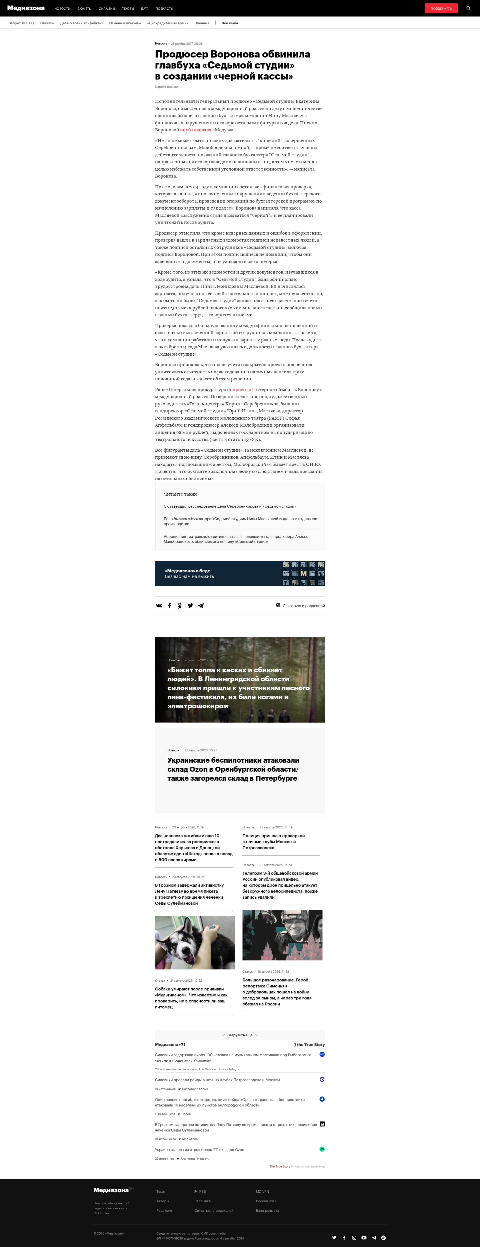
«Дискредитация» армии (167, 22)
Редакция (164, 1210)
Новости (62, 8)
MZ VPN (262, 1191)
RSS (201, 1191)
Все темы (230, 23)
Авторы (162, 1200)
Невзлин (47, 22)
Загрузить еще (240, 1035)
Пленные (202, 22)
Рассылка (202, 1200)
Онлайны (107, 8)
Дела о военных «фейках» (81, 22)
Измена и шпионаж (125, 22)
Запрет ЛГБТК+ (21, 22)
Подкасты (165, 8)
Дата (144, 8)
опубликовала (195, 130)
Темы (160, 1191)
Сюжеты (85, 8)
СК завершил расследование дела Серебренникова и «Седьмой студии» (230, 506)
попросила (239, 390)
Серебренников (166, 86)
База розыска (267, 1210)
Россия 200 (266, 1200)
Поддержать (441, 8)
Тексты (128, 8)
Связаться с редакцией (304, 605)
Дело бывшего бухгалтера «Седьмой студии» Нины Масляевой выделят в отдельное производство (240, 520)
